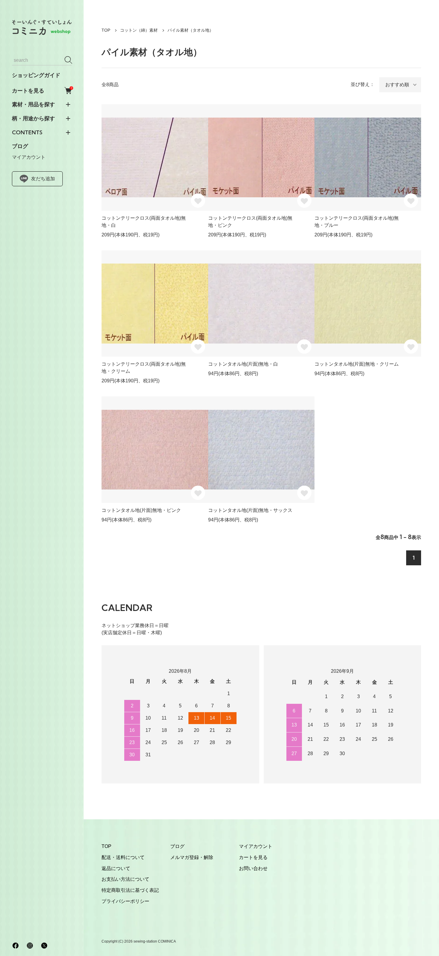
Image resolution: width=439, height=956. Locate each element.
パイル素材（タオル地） (191, 30)
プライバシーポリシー (125, 901)
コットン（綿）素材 (139, 30)
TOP (106, 30)
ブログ (20, 146)
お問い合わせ (253, 868)
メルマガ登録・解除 (191, 857)
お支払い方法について (125, 879)
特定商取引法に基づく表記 (130, 890)
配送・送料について (123, 857)
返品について (116, 868)
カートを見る (42, 90)
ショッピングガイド (36, 75)
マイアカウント (28, 157)
